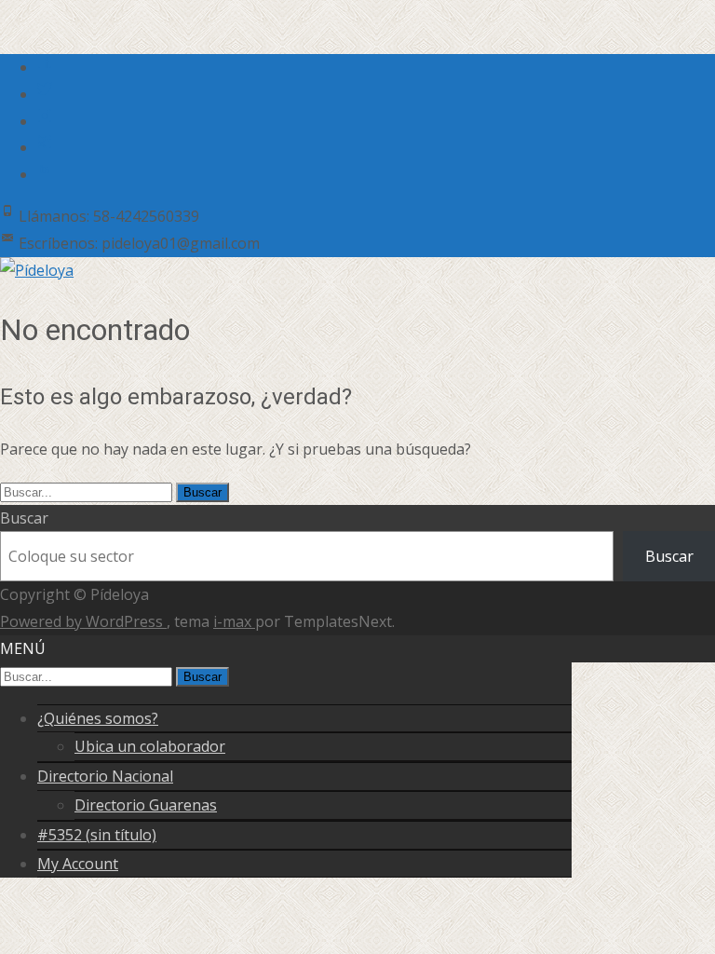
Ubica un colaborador (149, 746)
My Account (77, 863)
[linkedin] (44, 174)
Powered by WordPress (83, 621)
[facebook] (44, 67)
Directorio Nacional (105, 776)
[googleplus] (44, 147)
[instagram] (44, 121)
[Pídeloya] (37, 270)
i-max (234, 621)
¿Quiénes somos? (97, 718)
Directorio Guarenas (145, 805)
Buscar (24, 518)
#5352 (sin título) (96, 835)
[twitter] (44, 94)
